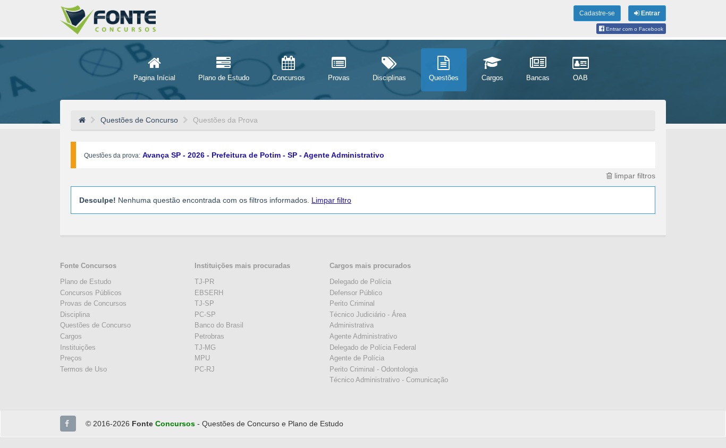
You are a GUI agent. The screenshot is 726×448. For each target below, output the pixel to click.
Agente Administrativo (363, 336)
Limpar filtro (331, 200)
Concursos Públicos (91, 293)
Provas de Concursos (93, 303)
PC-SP (205, 314)
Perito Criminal (352, 303)
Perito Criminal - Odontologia (374, 369)
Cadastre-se (597, 13)
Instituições (78, 347)
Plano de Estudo (85, 282)
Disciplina (75, 314)
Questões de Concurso (95, 325)
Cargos (71, 336)
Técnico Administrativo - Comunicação (389, 380)
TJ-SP (204, 303)
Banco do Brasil (219, 325)
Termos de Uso (83, 369)
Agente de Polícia (357, 358)
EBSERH (209, 293)
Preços (71, 358)
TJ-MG (205, 347)
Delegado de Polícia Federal (373, 347)
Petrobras (209, 336)
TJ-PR (204, 282)
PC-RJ (205, 369)
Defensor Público (356, 293)
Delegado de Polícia (360, 282)
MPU (202, 358)
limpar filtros (633, 175)
